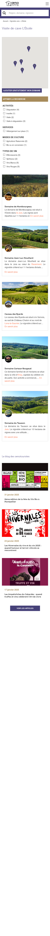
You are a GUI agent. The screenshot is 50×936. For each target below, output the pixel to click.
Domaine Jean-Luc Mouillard (19, 258)
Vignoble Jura (14, 21)
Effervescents (13, 154)
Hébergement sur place (17, 131)
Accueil (5, 21)
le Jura (19, 212)
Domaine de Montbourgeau (18, 206)
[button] (22, 71)
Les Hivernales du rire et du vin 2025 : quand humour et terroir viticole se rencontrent (23, 547)
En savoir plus (36, 215)
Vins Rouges (13, 166)
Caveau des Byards (14, 314)
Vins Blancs (12, 162)
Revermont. (36, 264)
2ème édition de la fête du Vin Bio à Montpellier (21, 500)
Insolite (10, 113)
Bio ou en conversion (16, 144)
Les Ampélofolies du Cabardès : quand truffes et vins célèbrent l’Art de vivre (23, 595)
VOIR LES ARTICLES (25, 608)
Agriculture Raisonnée (16, 141)
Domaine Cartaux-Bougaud (18, 368)
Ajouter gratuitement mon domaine (21, 90)
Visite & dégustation (15, 121)
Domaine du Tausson (15, 423)
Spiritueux (11, 158)
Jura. (7, 429)
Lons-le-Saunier (12, 323)
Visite (10, 117)
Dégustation (12, 109)
